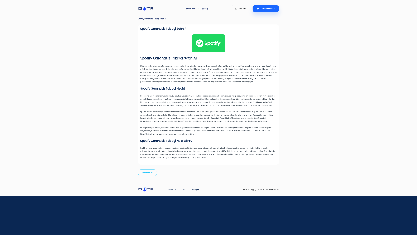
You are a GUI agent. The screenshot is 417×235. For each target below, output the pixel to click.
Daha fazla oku (147, 173)
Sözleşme (195, 189)
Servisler (191, 8)
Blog (206, 8)
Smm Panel (172, 189)
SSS (184, 189)
